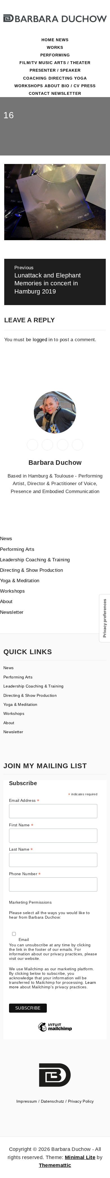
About (6, 601)
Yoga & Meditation (19, 580)
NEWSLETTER (66, 93)
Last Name (21, 849)
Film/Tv (28, 62)
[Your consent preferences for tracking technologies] (104, 618)
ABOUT (52, 86)
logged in (42, 339)
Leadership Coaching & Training (35, 559)
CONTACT (39, 93)
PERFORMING (55, 55)
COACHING (35, 78)
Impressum (26, 1101)
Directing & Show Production (31, 570)
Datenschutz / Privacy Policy (67, 1101)
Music (46, 62)
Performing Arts (17, 549)
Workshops (28, 86)
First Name (21, 825)
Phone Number (25, 874)
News (62, 40)
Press (88, 86)
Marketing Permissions (30, 902)
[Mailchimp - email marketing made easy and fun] (55, 1031)
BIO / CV (70, 86)
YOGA (80, 78)
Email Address (24, 800)
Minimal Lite (80, 1157)
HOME (47, 40)
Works (55, 47)
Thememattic (55, 1165)
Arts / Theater (72, 62)
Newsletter (11, 612)
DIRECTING (61, 78)
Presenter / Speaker (55, 70)
